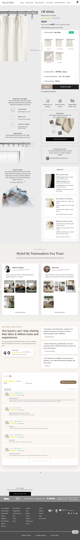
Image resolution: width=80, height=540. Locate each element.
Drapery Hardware (39, 2)
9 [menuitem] (47, 461)
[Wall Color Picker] (41, 50)
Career (27, 516)
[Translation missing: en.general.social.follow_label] (68, 513)
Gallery (68, 2)
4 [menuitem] (38, 461)
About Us (28, 518)
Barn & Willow (27, 535)
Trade (14, 518)
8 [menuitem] (45, 461)
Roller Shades (4, 513)
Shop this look (20, 312)
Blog (27, 510)
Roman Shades (29, 2)
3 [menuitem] (36, 461)
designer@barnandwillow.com (59, 158)
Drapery (22, 2)
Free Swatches (49, 2)
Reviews (28, 508)
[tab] (7, 389)
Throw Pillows (4, 521)
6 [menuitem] (41, 461)
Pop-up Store (42, 518)
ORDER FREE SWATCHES (60, 139)
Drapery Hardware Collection (21, 137)
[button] (68, 382)
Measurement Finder (60, 2)
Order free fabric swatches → (63, 236)
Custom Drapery (5, 508)
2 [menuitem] (34, 461)
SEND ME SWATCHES (20, 493)
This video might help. (16, 182)
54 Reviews (56, 18)
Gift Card (3, 526)
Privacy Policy (54, 535)
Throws (3, 523)
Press (14, 521)
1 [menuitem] (32, 461)
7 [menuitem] (43, 461)
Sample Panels (16, 510)
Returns (41, 513)
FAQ (40, 516)
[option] (20, 289)
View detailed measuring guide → (64, 214)
